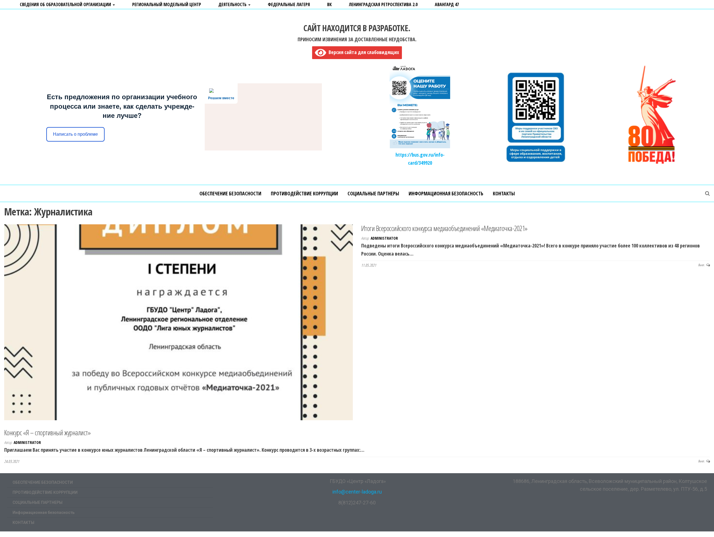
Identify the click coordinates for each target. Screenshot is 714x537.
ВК (329, 4)
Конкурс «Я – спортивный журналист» (47, 432)
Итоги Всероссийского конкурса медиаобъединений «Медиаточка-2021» (444, 228)
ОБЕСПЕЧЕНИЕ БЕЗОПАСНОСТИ (230, 193)
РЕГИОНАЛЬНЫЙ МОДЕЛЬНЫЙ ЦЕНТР (166, 4)
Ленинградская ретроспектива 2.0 (383, 4)
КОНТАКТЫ (504, 193)
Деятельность (233, 4)
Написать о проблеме (75, 134)
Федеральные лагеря (289, 4)
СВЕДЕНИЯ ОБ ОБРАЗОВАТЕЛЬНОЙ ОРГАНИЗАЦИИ (66, 4)
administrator (384, 238)
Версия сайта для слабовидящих (362, 52)
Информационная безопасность (446, 193)
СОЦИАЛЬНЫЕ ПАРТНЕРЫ (373, 193)
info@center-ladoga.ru (357, 492)
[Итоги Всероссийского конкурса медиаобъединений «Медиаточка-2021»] (178, 321)
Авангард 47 (447, 4)
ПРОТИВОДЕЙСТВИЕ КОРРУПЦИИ (304, 193)
